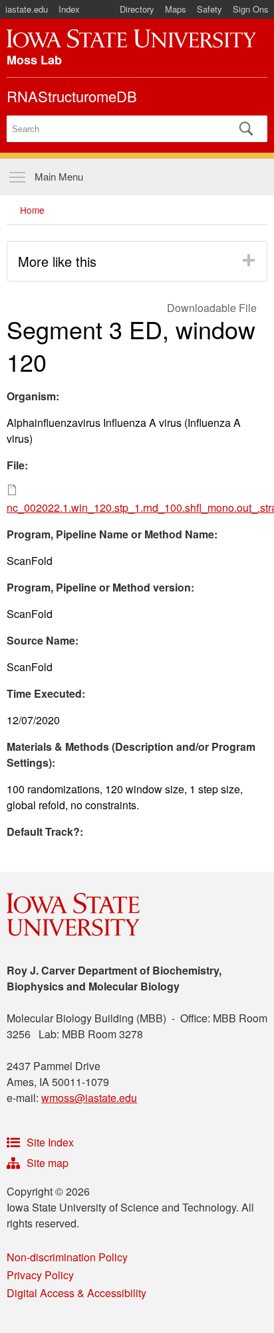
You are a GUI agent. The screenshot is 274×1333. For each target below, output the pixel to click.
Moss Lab (34, 59)
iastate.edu (26, 9)
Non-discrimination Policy (67, 1257)
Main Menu (59, 176)
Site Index (50, 1142)
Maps (175, 9)
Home (32, 209)
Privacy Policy (40, 1275)
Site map (47, 1162)
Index (69, 9)
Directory (137, 9)
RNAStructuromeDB (72, 96)
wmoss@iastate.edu (89, 1097)
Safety (209, 9)
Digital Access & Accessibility (76, 1292)
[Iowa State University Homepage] (131, 38)
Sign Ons (251, 9)
